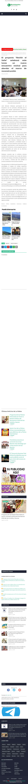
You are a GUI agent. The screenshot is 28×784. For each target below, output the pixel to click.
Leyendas (8, 756)
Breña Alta (16, 763)
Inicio (2, 52)
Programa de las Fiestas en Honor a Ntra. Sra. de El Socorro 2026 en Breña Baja (16, 626)
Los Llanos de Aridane (5, 768)
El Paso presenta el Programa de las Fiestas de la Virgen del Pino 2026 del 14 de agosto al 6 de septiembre (17, 641)
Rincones (13, 756)
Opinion (13, 751)
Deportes (19, 744)
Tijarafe (2, 773)
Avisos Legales (14, 778)
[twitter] (14, 9)
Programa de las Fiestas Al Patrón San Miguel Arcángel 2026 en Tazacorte (16, 633)
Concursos (23, 749)
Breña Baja (3, 765)
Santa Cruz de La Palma (6, 772)
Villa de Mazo (17, 773)
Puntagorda (16, 768)
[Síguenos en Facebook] (8, 691)
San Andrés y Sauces (18, 770)
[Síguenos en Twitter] (14, 691)
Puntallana (3, 770)
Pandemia (23, 751)
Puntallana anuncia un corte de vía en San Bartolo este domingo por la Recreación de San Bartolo (18, 443)
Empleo (18, 751)
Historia (3, 753)
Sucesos (3, 749)
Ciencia (22, 756)
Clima (3, 756)
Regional (13, 744)
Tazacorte (16, 772)
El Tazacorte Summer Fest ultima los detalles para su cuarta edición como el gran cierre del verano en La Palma (18, 457)
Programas (9, 749)
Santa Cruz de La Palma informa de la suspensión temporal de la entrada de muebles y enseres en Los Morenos (17, 610)
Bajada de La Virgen (6, 751)
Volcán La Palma (7, 52)
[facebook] (11, 9)
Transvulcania (16, 749)
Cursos (17, 746)
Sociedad (12, 746)
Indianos (8, 753)
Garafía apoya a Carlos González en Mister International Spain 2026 (16, 647)
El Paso (15, 765)
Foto (18, 756)
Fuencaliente (4, 766)
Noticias (7, 243)
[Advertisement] (14, 32)
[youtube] (16, 9)
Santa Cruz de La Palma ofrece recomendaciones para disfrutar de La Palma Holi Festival (18, 431)
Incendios (22, 753)
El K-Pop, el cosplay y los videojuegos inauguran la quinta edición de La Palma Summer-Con (13, 599)
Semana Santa (15, 753)
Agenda (8, 744)
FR (10, 695)
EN (6, 695)
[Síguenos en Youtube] (19, 691)
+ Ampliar (12, 423)
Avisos (21, 746)
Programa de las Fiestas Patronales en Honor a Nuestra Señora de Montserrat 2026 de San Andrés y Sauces (17, 418)
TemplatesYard (13, 780)
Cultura (23, 744)
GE (8, 695)
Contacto (20, 778)
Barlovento (3, 763)
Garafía (15, 766)
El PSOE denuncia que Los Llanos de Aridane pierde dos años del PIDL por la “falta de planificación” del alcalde (17, 619)
